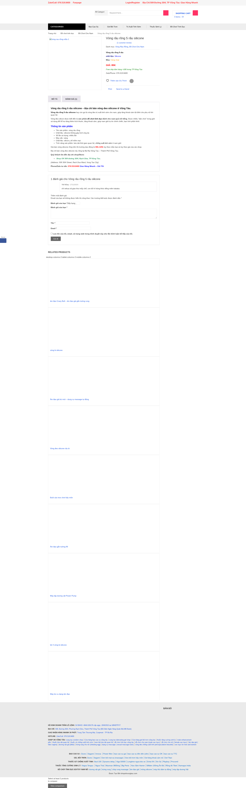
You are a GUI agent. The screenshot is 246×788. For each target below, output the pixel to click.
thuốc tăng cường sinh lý (166, 740)
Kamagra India (185, 766)
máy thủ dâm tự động (162, 769)
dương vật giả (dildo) (66, 745)
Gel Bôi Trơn (112, 27)
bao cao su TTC (170, 754)
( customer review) (124, 43)
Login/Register (133, 3)
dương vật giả (94, 769)
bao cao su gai (120, 754)
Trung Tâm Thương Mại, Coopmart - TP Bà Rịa (94, 733)
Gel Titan (168, 758)
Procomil (174, 762)
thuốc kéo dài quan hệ (61, 742)
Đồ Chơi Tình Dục (177, 27)
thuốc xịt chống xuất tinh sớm (82, 742)
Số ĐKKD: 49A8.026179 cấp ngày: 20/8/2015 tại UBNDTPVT (98, 725)
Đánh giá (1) (71, 99)
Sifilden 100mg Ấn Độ (155, 766)
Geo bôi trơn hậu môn (134, 758)
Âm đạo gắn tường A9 (59, 547)
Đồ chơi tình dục (67, 33)
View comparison (57, 786)
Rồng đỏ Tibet (171, 766)
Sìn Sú (158, 762)
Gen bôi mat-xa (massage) (112, 758)
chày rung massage (120, 769)
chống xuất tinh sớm (103, 143)
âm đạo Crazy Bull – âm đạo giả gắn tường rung (69, 301)
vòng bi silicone (56, 350)
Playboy (166, 762)
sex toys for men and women (185, 745)
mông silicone (146, 769)
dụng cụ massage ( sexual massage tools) (118, 745)
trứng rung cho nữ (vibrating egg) (88, 745)
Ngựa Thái (99, 766)
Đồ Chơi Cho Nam (85, 33)
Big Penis (126, 766)
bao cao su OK (156, 754)
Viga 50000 (121, 762)
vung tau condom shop (74, 740)
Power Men (107, 754)
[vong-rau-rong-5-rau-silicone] (75, 63)
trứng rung (106, 769)
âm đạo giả (134, 769)
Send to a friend (122, 89)
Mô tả (54, 99)
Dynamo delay (109, 762)
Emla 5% (150, 762)
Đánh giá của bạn (59, 203)
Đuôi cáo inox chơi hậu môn (61, 498)
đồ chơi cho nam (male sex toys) (147, 742)
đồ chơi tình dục (94, 119)
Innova (99, 754)
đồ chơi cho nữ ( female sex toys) (174, 742)
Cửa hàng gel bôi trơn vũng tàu (143, 740)
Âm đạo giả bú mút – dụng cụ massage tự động (69, 399)
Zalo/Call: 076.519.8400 (59, 3)
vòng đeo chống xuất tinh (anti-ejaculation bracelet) (154, 745)
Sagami (91, 754)
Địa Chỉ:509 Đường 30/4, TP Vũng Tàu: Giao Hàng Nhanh (170, 3)
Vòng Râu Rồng (121, 47)
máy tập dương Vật (180, 769)
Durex (83, 754)
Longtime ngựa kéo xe (136, 762)
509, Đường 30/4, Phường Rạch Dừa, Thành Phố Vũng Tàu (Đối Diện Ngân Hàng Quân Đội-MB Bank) (93, 729)
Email (54, 228)
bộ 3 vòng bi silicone (58, 645)
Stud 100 (97, 762)
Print (110, 89)
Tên (53, 223)
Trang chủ (52, 33)
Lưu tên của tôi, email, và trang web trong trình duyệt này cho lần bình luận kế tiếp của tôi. (93, 234)
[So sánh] (131, 81)
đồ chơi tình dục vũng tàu (124, 742)
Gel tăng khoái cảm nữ (154, 758)
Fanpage (77, 3)
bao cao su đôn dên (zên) (138, 754)
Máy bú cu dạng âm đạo (60, 694)
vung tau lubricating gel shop (119, 740)
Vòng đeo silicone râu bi (60, 448)
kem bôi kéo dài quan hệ (104, 742)
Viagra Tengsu (88, 766)
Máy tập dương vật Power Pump (63, 596)
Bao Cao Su (93, 27)
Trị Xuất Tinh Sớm (133, 27)
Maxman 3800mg (113, 766)
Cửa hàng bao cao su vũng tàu (96, 740)
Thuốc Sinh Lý (155, 27)
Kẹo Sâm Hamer (138, 766)
